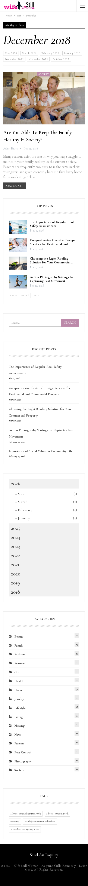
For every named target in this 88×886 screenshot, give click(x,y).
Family (18, 645)
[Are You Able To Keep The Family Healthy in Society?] (44, 98)
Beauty (18, 636)
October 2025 (61, 59)
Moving (19, 726)
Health (18, 681)
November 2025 (38, 59)
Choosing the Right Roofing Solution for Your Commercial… (51, 260)
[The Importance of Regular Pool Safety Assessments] (18, 227)
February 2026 (50, 53)
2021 (15, 564)
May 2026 (11, 53)
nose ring (14, 821)
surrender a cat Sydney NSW (24, 829)
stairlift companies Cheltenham (40, 821)
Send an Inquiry (44, 854)
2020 (15, 574)
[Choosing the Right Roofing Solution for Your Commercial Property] (18, 263)
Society (43, 74)
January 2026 (72, 53)
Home (18, 690)
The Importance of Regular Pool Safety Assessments (52, 224)
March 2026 (29, 53)
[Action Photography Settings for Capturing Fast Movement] (18, 282)
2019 (15, 583)
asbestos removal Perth (57, 813)
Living (18, 717)
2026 (15, 483)
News (18, 735)
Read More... (14, 185)
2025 (15, 528)
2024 (15, 537)
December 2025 (14, 59)
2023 (15, 546)
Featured (20, 663)
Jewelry (19, 699)
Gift (16, 672)
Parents (19, 743)
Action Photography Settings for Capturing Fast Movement (52, 279)
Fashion (19, 654)
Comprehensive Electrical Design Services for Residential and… (52, 242)
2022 (15, 555)
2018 (15, 592)
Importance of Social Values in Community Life (41, 451)
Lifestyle (20, 708)
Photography (23, 761)
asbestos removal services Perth (25, 813)
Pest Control (22, 752)
